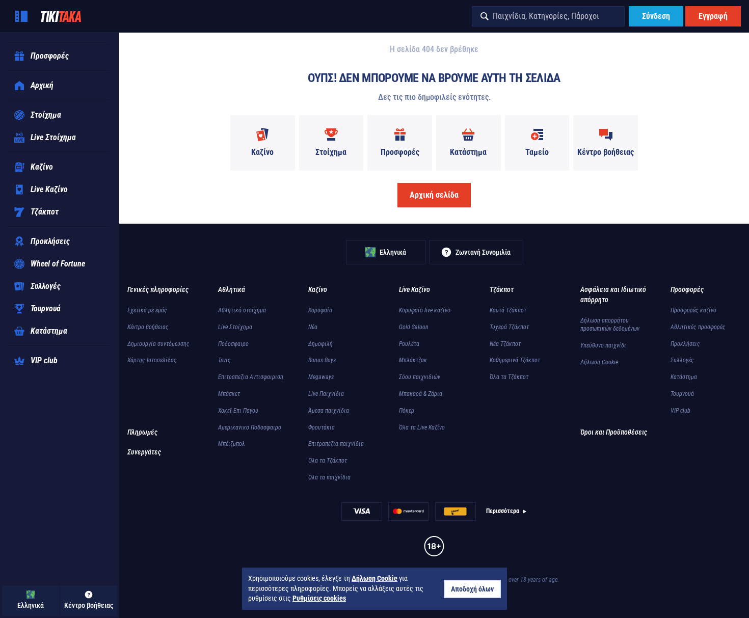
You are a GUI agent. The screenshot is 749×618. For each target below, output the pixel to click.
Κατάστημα (684, 377)
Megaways (321, 377)
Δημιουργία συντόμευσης (158, 343)
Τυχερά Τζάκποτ (509, 327)
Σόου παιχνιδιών (419, 377)
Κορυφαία (320, 310)
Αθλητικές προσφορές (698, 327)
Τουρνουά (682, 393)
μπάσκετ (229, 393)
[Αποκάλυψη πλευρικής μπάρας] (21, 16)
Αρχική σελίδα (434, 195)
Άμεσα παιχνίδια (328, 410)
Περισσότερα (502, 511)
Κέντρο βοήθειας (148, 327)
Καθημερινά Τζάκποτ (515, 360)
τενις (224, 360)
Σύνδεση (656, 16)
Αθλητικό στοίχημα (242, 310)
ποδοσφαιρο (233, 343)
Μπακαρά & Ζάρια (420, 393)
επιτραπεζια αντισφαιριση (250, 377)
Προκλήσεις (685, 343)
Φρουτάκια (321, 427)
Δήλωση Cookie (599, 362)
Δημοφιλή (320, 343)
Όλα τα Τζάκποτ (327, 460)
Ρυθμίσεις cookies (319, 598)
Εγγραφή (713, 16)
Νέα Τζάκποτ (505, 343)
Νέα (312, 327)
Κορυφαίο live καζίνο (424, 310)
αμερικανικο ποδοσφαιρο (249, 427)
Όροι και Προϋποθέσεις (613, 432)
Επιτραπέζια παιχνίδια (336, 443)
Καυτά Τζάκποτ (508, 310)
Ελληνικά (393, 252)
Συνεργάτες (144, 452)
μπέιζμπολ (231, 443)
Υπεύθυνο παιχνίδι (603, 345)
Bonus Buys (322, 360)
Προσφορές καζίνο (693, 310)
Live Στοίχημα (235, 327)
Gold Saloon (414, 327)
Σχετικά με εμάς (147, 310)
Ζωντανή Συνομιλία (483, 252)
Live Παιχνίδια (326, 393)
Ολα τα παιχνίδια (329, 477)
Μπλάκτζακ (413, 360)
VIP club (680, 410)
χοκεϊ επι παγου (238, 410)
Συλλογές (682, 360)
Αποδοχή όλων (472, 589)
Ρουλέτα (409, 343)
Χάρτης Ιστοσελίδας (152, 360)
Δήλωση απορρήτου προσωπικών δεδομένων (609, 325)
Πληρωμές (142, 432)
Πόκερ (406, 410)
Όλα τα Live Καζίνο (422, 427)
